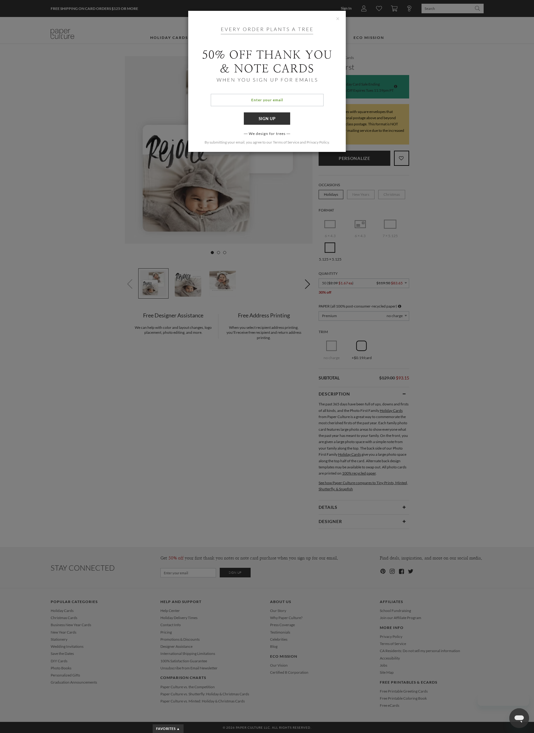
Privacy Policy (318, 142)
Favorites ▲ (168, 729)
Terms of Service (286, 142)
